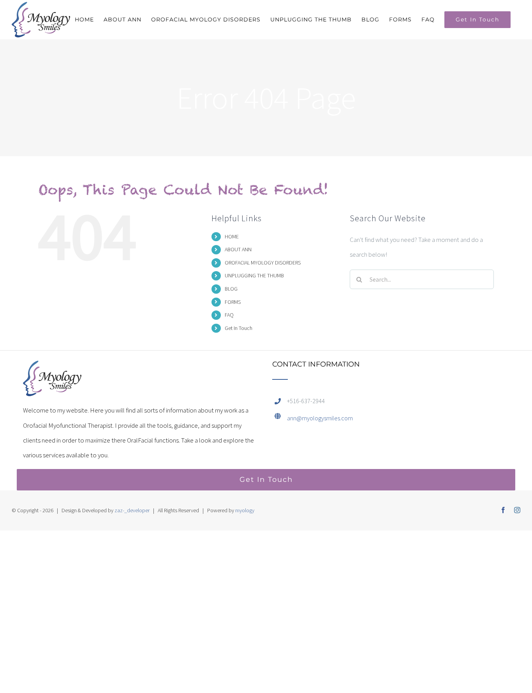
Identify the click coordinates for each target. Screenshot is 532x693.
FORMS (233, 301)
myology (244, 510)
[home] (52, 368)
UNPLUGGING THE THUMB (254, 275)
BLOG (231, 288)
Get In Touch (238, 328)
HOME (232, 236)
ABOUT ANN (238, 249)
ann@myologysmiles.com (320, 418)
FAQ (229, 314)
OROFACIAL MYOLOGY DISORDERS (263, 262)
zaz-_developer (132, 510)
